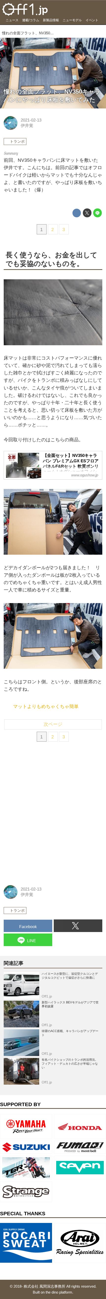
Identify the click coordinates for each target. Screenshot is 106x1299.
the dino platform (59, 1292)
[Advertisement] (41, 781)
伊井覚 (27, 125)
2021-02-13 (31, 120)
